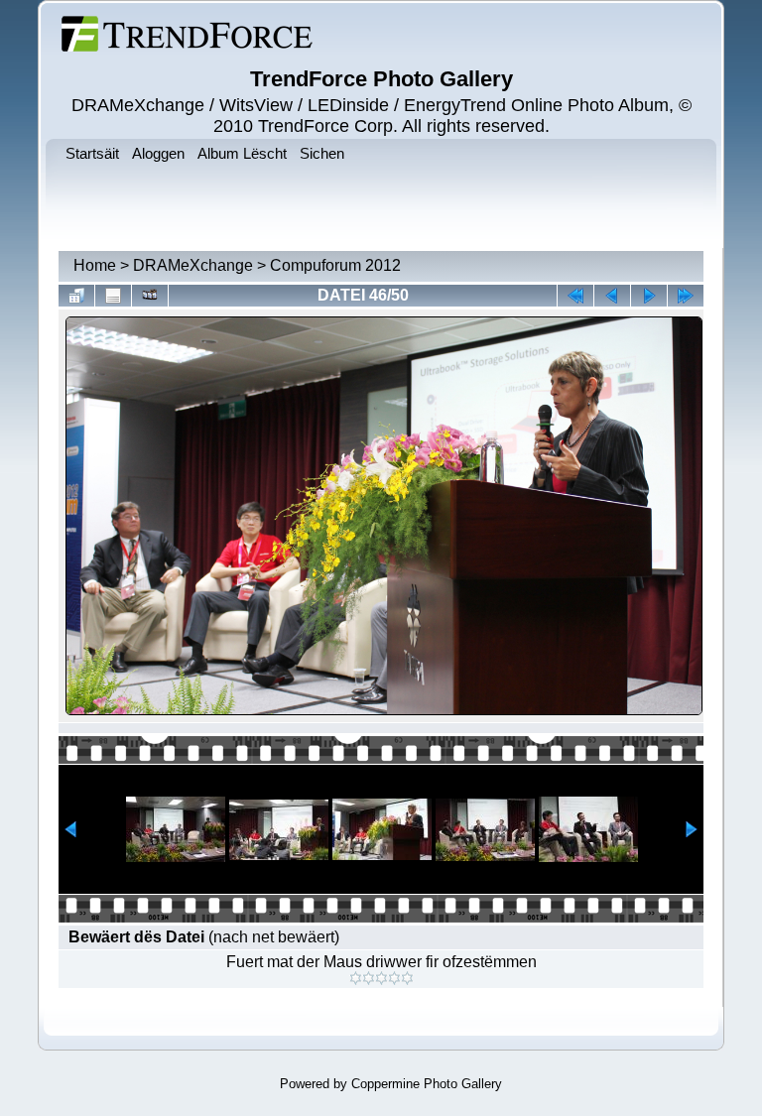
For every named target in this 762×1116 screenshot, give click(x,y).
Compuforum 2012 (335, 265)
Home (94, 265)
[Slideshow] (150, 296)
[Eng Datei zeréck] (649, 296)
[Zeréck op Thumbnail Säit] (76, 296)
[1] (355, 978)
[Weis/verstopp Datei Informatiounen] (113, 296)
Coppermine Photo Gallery (426, 1083)
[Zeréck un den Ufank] (575, 296)
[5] (407, 978)
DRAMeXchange (193, 265)
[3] (381, 978)
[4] (394, 978)
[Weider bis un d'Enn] (685, 296)
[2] (368, 978)
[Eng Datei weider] (612, 296)
